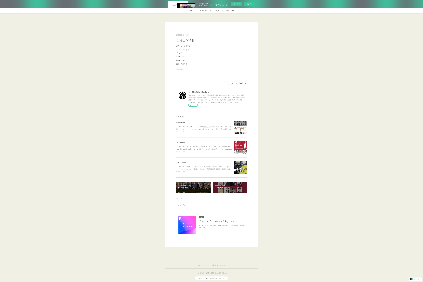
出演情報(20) (179, 69)
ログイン (249, 4)
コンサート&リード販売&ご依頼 (224, 11)
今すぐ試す (236, 4)
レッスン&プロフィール (204, 11)
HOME (191, 11)
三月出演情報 (181, 122)
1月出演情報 (180, 142)
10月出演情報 (181, 162)
